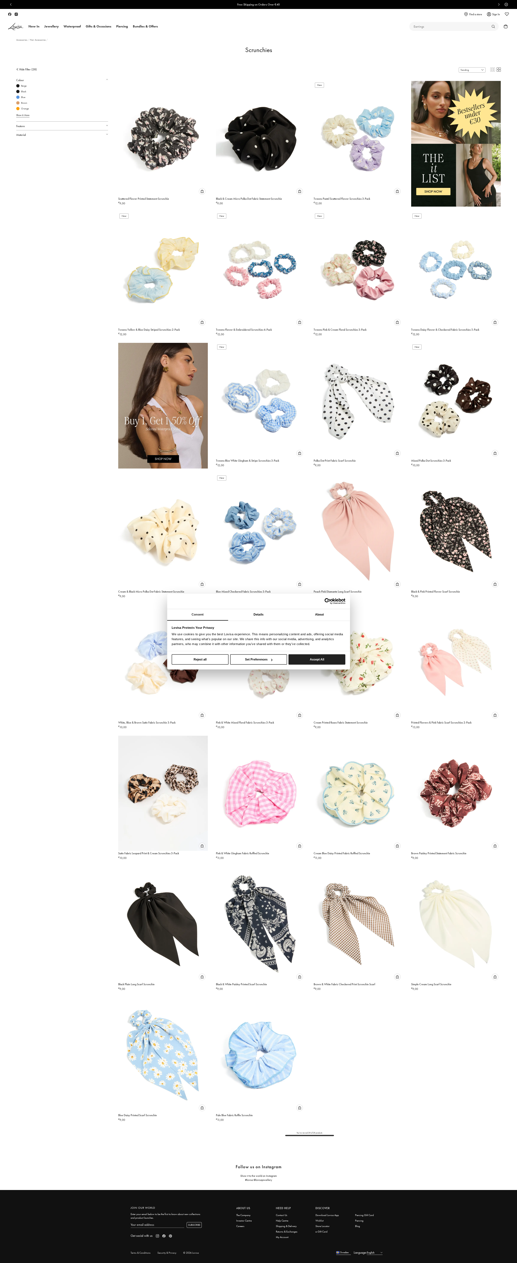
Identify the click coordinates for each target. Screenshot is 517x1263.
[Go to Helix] (493, 26)
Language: (360, 1252)
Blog (357, 1226)
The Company (243, 1215)
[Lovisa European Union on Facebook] (9, 14)
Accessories (22, 39)
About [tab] (319, 614)
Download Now (272, 4)
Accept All (317, 659)
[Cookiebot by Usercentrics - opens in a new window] (327, 601)
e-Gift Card (321, 1231)
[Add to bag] (202, 191)
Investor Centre (244, 1220)
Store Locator (322, 1226)
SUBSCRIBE (194, 1225)
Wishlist (319, 1220)
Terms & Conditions (141, 1252)
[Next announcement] (498, 4)
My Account (282, 1237)
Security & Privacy (166, 1252)
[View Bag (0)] (504, 26)
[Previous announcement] (11, 4)
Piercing (359, 1220)
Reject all (200, 659)
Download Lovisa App (327, 1215)
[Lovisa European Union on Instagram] (16, 14)
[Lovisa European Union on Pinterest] (170, 1236)
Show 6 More (22, 115)
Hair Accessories (38, 39)
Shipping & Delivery (286, 1226)
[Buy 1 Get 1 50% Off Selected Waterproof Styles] (163, 401)
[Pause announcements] (505, 4)
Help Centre (282, 1220)
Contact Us (281, 1215)
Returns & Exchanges (286, 1231)
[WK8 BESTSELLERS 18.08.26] (456, 139)
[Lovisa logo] (16, 26)
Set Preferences (256, 659)
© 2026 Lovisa (191, 1252)
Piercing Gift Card (364, 1215)
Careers (240, 1226)
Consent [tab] (198, 614)
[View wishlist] (507, 14)
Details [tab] (258, 614)
